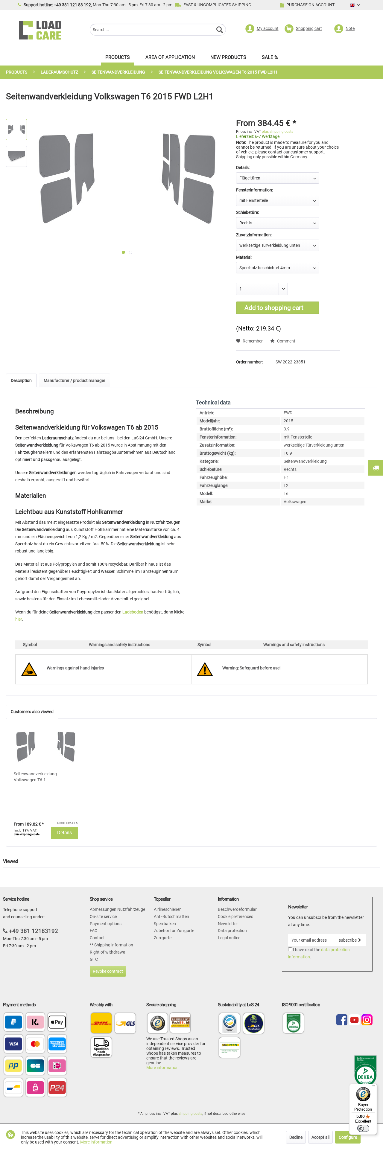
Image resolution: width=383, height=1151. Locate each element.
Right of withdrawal (108, 952)
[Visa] (13, 1044)
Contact (97, 937)
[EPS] (35, 1088)
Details (64, 832)
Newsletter (228, 923)
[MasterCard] (35, 1044)
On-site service (103, 916)
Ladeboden (132, 612)
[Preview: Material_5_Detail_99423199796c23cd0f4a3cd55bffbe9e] (16, 156)
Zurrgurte (162, 937)
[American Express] (57, 1044)
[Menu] (373, 1087)
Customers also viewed (32, 711)
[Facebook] (341, 1020)
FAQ (94, 930)
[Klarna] (35, 1022)
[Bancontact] (13, 1088)
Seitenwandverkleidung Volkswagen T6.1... (35, 776)
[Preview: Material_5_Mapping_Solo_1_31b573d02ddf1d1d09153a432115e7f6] (16, 129)
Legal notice (229, 937)
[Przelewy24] (57, 1088)
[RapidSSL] (180, 1024)
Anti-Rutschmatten (171, 916)
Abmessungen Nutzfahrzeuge (117, 909)
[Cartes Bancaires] (35, 1066)
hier (18, 619)
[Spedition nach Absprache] (101, 1047)
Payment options (105, 923)
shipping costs (190, 1114)
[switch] (363, 1128)
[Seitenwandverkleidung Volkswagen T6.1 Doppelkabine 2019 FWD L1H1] (46, 747)
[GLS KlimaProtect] (253, 1033)
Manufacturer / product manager (74, 380)
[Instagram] (367, 1020)
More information (162, 1067)
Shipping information (113, 945)
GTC (94, 959)
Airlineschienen (168, 909)
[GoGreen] (229, 1057)
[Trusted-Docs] (157, 1024)
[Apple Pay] (57, 1022)
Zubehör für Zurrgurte (174, 930)
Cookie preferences (235, 916)
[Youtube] (354, 1020)
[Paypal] (13, 1022)
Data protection (232, 930)
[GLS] (125, 1023)
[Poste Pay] (13, 1066)
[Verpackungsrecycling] (229, 1033)
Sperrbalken (165, 923)
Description (21, 380)
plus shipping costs (277, 132)
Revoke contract (108, 971)
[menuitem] (158, 30)
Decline (296, 1137)
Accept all (320, 1137)
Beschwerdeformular (237, 909)
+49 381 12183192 (33, 931)
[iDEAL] (57, 1066)
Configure (348, 1137)
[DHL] (101, 1023)
